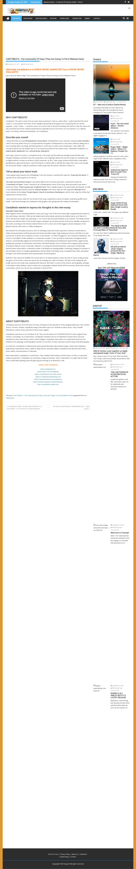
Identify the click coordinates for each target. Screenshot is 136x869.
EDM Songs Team (28, 64)
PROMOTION (76, 18)
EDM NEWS (16, 18)
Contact (73, 857)
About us (75, 854)
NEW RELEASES (41, 18)
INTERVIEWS (27, 18)
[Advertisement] (68, 38)
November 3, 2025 (117, 218)
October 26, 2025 (117, 239)
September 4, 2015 (118, 686)
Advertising (64, 857)
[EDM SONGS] (8, 18)
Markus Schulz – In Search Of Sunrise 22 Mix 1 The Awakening (66, 2)
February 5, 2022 (100, 348)
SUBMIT (87, 18)
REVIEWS (53, 18)
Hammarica (10, 398)
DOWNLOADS (64, 18)
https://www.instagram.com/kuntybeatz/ (48, 382)
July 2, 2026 (115, 116)
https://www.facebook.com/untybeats (48, 379)
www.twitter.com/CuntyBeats (48, 371)
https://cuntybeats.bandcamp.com (48, 377)
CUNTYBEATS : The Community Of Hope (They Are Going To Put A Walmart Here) (43, 395)
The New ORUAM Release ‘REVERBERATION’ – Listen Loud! (71, 407)
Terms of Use (53, 854)
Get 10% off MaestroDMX (111, 267)
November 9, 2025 (117, 195)
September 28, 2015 (118, 525)
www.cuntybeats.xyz (48, 369)
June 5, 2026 (116, 162)
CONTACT (97, 18)
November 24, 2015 (118, 364)
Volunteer (83, 854)
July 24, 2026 (99, 102)
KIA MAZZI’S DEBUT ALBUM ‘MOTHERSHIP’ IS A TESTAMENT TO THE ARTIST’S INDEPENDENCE (24, 407)
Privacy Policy (65, 854)
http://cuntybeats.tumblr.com (48, 384)
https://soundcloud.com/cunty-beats (48, 374)
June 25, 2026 (116, 139)
